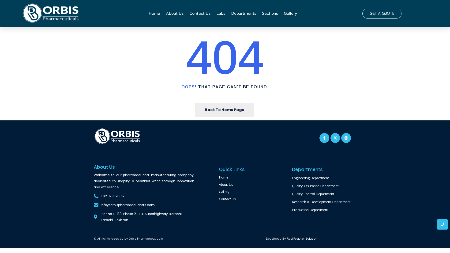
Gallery (290, 13)
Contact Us (199, 13)
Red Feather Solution (302, 239)
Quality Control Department (313, 194)
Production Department (310, 210)
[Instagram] (346, 138)
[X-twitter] (335, 138)
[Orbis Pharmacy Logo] (117, 136)
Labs (220, 13)
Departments (243, 13)
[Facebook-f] (324, 138)
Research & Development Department (321, 202)
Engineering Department (310, 178)
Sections (270, 13)
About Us (175, 13)
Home (154, 13)
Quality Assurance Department (315, 186)
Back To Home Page (224, 109)
